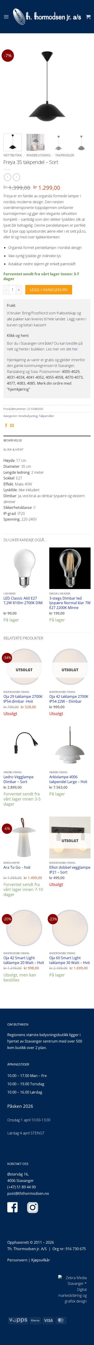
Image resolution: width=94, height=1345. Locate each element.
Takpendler (64, 155)
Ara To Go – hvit (17, 867)
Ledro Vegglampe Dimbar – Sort (18, 779)
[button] (6, 16)
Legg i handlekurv (49, 289)
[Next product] (7, 177)
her (75, 349)
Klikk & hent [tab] (13, 449)
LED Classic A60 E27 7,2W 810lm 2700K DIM (22, 600)
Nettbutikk (12, 155)
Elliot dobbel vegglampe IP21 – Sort (69, 869)
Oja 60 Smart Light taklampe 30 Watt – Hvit (69, 960)
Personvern (17, 1260)
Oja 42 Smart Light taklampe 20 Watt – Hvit (23, 960)
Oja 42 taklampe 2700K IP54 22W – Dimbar (68, 699)
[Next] (83, 86)
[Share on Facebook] (6, 425)
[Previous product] (16, 177)
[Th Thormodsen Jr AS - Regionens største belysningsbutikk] (47, 16)
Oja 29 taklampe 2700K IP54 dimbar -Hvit (22, 699)
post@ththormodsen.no (28, 1193)
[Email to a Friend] (12, 425)
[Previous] (11, 86)
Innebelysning (38, 155)
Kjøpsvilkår (40, 1260)
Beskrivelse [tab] (12, 440)
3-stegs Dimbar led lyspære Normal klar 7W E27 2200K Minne (70, 603)
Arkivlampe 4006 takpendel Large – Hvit (68, 779)
